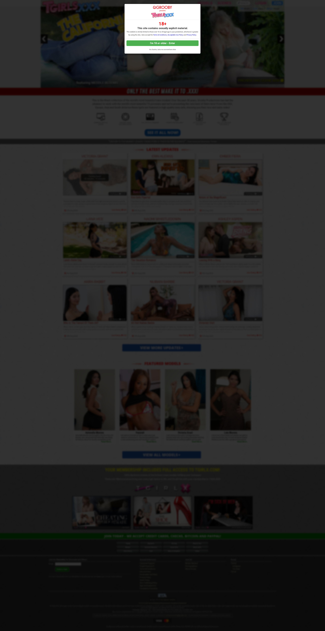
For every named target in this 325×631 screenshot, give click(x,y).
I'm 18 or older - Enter (162, 43)
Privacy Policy (191, 35)
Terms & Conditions (160, 35)
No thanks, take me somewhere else (162, 49)
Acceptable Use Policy (175, 35)
